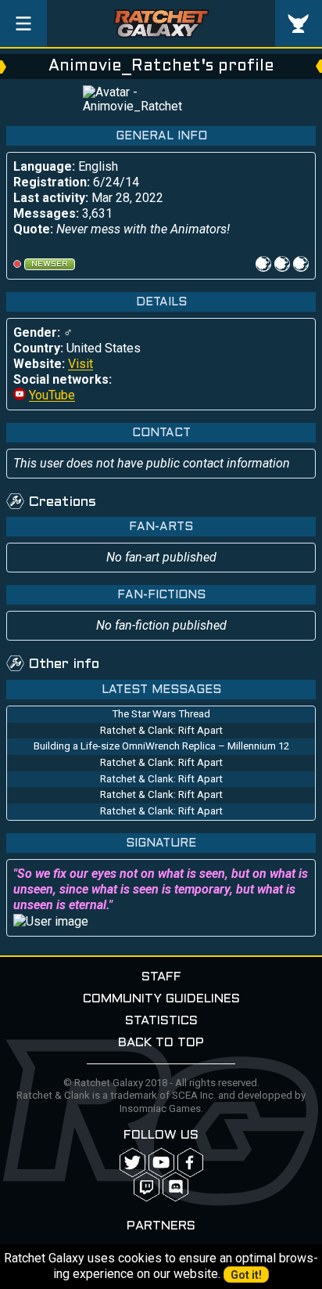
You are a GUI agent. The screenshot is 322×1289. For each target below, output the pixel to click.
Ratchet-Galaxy (161, 23)
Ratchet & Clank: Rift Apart (161, 730)
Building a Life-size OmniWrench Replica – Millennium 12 (161, 746)
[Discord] (175, 1186)
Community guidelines (161, 999)
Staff (161, 977)
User (298, 23)
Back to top (161, 1043)
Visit (80, 363)
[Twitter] (132, 1162)
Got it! (246, 1275)
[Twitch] (146, 1186)
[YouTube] (161, 1162)
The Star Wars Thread (161, 714)
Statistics (161, 1021)
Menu (23, 23)
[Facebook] (190, 1162)
